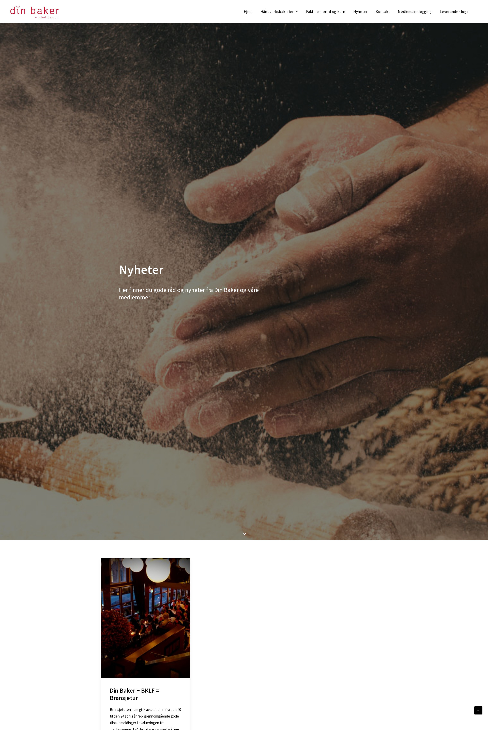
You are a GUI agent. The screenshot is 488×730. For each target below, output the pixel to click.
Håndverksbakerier (277, 11)
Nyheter (360, 11)
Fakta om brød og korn (325, 11)
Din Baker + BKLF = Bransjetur (134, 694)
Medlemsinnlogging (415, 11)
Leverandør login (455, 11)
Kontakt (383, 11)
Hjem (248, 11)
